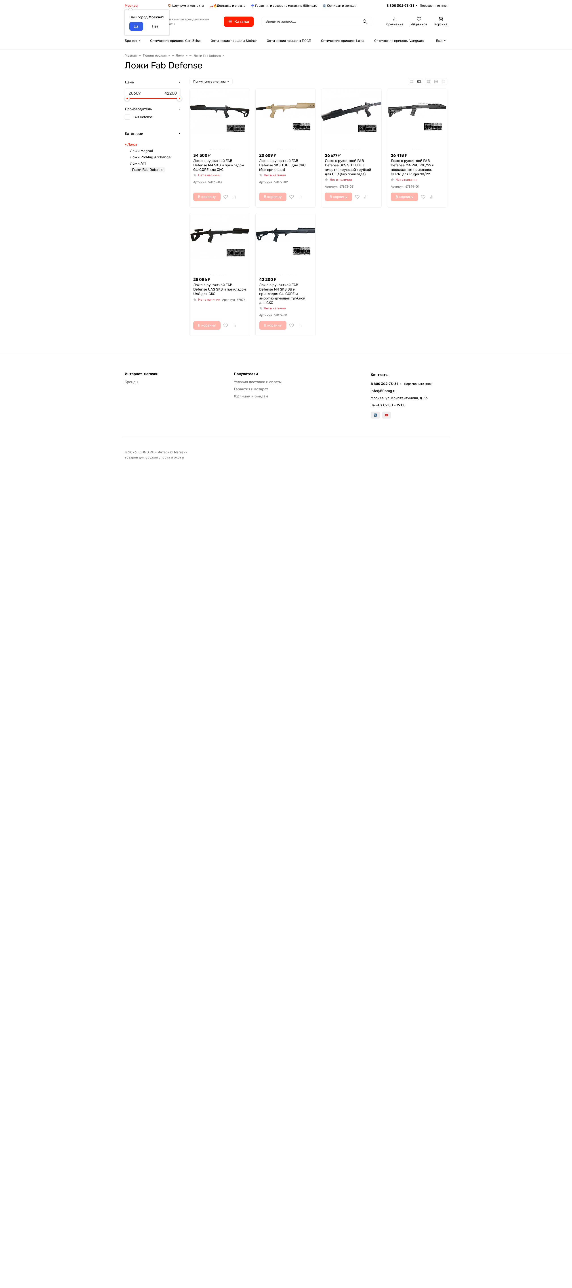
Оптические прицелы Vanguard (399, 41)
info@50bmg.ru (384, 391)
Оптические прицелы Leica (342, 41)
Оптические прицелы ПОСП (289, 41)
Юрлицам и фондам (251, 396)
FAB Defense (143, 117)
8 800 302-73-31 (400, 6)
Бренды (131, 41)
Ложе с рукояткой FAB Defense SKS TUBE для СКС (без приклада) (282, 165)
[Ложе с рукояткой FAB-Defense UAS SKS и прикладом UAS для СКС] (220, 243)
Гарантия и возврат (251, 389)
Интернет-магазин (141, 374)
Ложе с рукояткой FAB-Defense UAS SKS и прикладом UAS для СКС (219, 289)
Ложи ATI (138, 163)
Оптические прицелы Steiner (234, 41)
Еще (439, 41)
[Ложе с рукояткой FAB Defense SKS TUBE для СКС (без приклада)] (286, 119)
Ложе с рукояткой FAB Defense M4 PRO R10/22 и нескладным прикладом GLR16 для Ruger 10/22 (412, 167)
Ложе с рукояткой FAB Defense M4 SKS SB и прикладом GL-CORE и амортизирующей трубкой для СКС (282, 294)
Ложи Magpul (141, 151)
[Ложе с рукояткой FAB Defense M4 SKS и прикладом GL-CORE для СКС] (220, 119)
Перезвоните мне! (433, 6)
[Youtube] (386, 415)
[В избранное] (225, 197)
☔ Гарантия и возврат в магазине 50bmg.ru (284, 6)
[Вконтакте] (375, 415)
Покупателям (246, 374)
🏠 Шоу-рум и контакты (186, 6)
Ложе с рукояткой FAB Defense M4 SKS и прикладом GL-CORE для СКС (218, 165)
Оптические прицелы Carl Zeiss (175, 41)
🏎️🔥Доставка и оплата (227, 6)
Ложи (132, 144)
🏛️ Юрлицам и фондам (339, 6)
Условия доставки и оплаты (258, 382)
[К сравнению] (234, 197)
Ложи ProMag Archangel (151, 157)
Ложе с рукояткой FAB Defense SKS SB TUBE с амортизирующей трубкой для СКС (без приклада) (348, 167)
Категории (134, 134)
